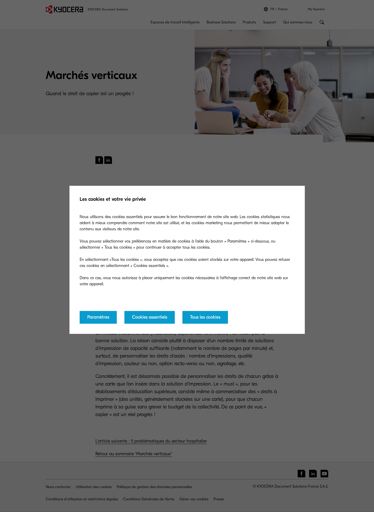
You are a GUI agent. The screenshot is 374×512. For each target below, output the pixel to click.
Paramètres (98, 317)
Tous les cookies (205, 317)
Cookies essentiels (149, 317)
